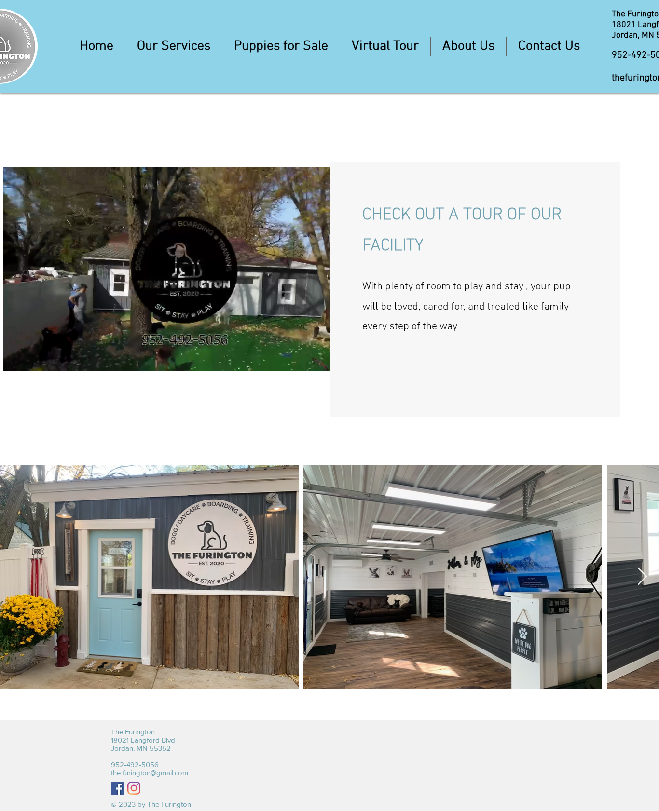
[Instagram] (133, 788)
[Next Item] (642, 577)
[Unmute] (32, 358)
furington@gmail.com (155, 773)
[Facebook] (117, 788)
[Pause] (15, 358)
